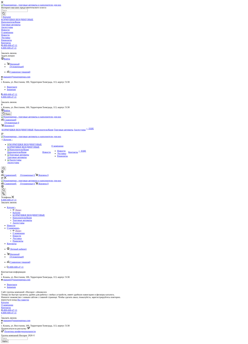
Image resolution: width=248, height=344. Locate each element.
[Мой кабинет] (2, 172)
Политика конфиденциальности (20, 331)
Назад (18, 210)
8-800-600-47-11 (9, 45)
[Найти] (3, 14)
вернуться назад (9, 300)
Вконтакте (12, 87)
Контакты (6, 307)
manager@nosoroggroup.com (16, 77)
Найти (4, 341)
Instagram (11, 89)
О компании (19, 233)
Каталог (17, 212)
